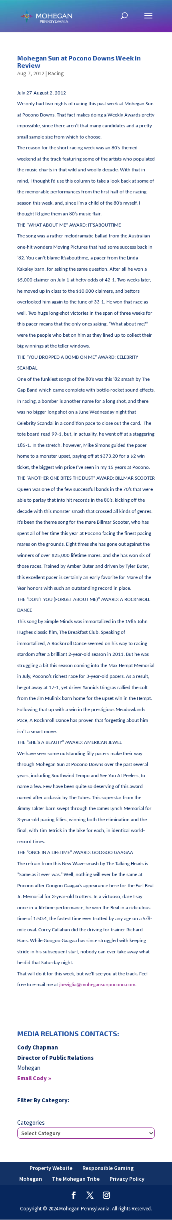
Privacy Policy (127, 1178)
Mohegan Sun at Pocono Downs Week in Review (79, 61)
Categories (31, 1122)
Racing (56, 73)
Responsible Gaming (108, 1168)
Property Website (51, 1168)
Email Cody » (34, 1078)
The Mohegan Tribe (76, 1178)
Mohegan (30, 1178)
